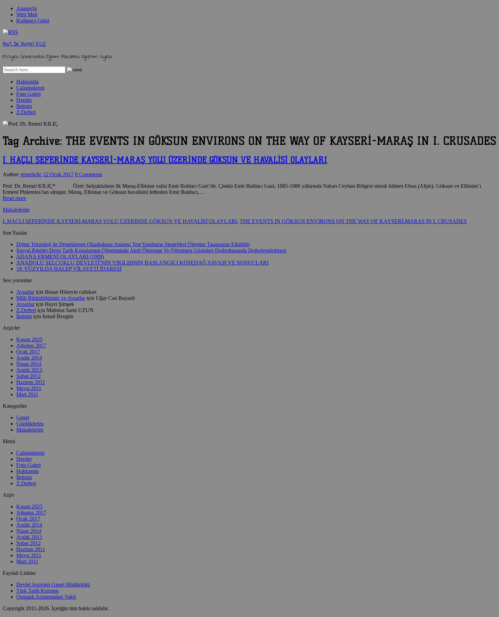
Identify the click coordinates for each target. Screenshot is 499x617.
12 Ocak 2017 (58, 174)
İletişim (24, 106)
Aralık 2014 (29, 358)
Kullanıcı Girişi (32, 20)
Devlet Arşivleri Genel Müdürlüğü (53, 584)
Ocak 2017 (28, 352)
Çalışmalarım (30, 88)
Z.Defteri (26, 112)
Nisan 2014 (28, 364)
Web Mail (26, 14)
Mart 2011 (27, 394)
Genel (22, 417)
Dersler (24, 100)
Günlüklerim (29, 424)
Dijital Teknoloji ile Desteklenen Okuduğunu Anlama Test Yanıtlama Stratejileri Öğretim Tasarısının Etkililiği (133, 244)
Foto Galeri (28, 94)
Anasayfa (26, 8)
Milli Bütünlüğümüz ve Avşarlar (50, 298)
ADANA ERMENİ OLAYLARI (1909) (60, 256)
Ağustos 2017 (31, 345)
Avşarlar (25, 292)
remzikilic (31, 174)
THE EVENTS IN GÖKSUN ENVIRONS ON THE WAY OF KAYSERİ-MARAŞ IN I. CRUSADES (353, 221)
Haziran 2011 (30, 382)
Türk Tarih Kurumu (37, 591)
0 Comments (88, 174)
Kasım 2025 (29, 339)
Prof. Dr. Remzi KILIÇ (24, 44)
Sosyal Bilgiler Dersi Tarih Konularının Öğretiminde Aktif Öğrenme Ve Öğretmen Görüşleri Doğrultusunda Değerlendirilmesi (151, 250)
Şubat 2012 (28, 376)
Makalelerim (16, 210)
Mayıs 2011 (28, 388)
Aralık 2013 (29, 370)
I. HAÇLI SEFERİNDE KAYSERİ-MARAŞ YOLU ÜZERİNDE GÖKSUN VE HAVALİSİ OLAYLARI (165, 160)
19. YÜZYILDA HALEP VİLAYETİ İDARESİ (69, 269)
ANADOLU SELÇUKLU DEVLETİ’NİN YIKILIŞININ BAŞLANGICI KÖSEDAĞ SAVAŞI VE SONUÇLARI (142, 263)
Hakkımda (27, 82)
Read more (14, 198)
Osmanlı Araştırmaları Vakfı (46, 597)
